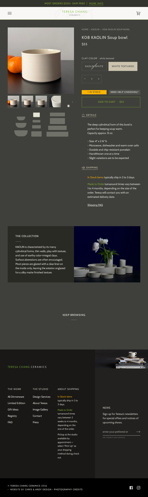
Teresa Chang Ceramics (25, 485)
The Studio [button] (40, 389)
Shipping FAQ (95, 204)
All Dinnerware (16, 396)
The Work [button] (14, 389)
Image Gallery (40, 409)
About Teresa (40, 403)
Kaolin (95, 29)
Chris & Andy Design (38, 489)
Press (36, 422)
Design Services (41, 396)
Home (85, 29)
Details (91, 114)
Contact (37, 415)
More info (96, 3)
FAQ (10, 422)
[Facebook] (131, 487)
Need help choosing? (124, 92)
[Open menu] (13, 13)
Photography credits (68, 489)
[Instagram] (138, 487)
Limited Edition (16, 403)
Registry (12, 415)
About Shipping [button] (68, 389)
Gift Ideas (13, 409)
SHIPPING (92, 167)
